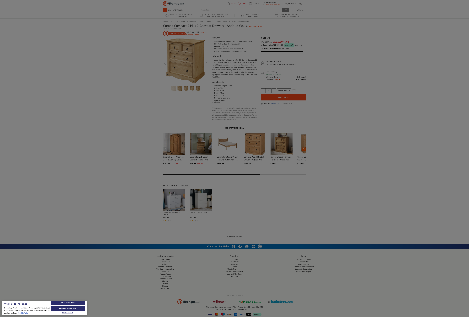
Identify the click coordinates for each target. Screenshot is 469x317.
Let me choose (67, 313)
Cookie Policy (23, 313)
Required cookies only (67, 308)
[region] (44, 308)
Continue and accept (68, 302)
